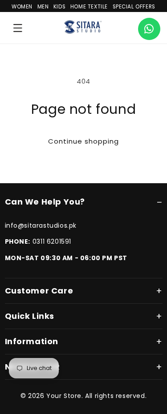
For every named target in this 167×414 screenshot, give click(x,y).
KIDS (59, 6)
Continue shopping (83, 141)
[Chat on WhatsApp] (149, 29)
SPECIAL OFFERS (134, 6)
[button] (18, 28)
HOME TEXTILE (89, 6)
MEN (43, 6)
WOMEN (22, 6)
